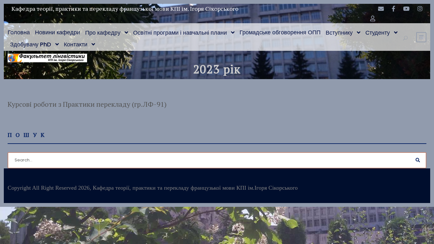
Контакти (75, 44)
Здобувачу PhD (30, 44)
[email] (381, 8)
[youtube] (406, 8)
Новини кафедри (57, 32)
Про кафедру (102, 33)
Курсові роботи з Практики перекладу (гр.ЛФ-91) (87, 104)
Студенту (377, 33)
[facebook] (393, 8)
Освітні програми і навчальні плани (180, 33)
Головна (19, 32)
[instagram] (420, 8)
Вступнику (339, 33)
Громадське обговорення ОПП (280, 32)
